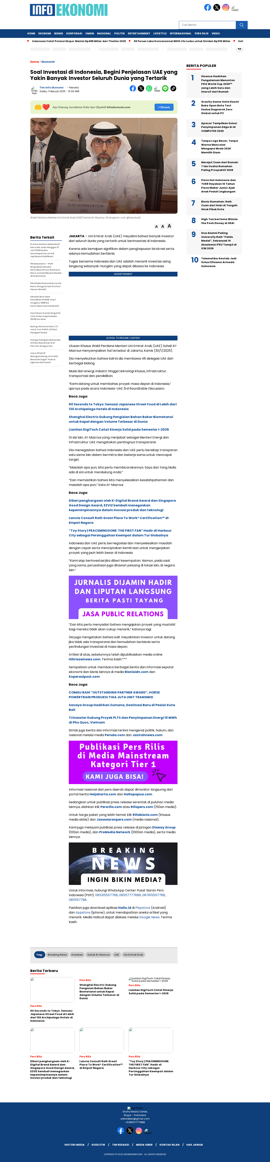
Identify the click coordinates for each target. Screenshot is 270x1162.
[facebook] (208, 9)
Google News (149, 917)
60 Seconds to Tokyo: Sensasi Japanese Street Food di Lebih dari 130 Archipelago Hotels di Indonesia (123, 406)
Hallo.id (124, 907)
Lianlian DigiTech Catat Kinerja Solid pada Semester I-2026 (119, 429)
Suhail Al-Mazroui (98, 955)
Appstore (83, 912)
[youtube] (235, 9)
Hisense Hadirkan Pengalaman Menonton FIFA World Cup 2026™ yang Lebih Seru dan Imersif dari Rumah (218, 84)
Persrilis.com (111, 807)
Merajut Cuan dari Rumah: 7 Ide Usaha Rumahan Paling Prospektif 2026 (220, 166)
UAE (116, 955)
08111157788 (78, 900)
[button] (156, 226)
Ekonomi (44, 33)
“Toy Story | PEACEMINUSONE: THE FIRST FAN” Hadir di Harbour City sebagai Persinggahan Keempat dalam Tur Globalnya (120, 533)
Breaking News (57, 955)
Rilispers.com (142, 807)
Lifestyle (160, 33)
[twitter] (217, 9)
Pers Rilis (202, 33)
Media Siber (144, 1145)
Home (31, 33)
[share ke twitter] (142, 90)
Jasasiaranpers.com (114, 819)
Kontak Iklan (169, 1145)
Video (216, 33)
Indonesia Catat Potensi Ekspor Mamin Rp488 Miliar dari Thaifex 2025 (60, 41)
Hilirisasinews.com (84, 659)
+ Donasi (164, 107)
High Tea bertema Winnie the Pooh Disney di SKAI (219, 221)
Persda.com (115, 735)
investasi (77, 955)
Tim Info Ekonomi (51, 87)
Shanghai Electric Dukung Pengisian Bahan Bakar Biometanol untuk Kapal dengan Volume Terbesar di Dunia (121, 419)
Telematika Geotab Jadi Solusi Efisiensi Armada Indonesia (218, 262)
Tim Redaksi (120, 1145)
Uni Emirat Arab (133, 955)
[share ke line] (166, 90)
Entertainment (139, 33)
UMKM (89, 33)
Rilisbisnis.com (145, 814)
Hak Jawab (194, 1145)
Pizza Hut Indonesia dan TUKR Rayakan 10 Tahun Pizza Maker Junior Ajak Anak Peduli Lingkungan (218, 186)
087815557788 (153, 895)
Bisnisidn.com (136, 672)
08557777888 (130, 895)
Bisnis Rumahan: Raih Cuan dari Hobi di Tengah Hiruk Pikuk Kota (219, 205)
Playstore (142, 907)
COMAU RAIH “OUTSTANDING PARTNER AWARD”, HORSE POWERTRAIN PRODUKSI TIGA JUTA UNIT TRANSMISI (114, 694)
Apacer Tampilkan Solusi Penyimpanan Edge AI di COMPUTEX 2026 (219, 127)
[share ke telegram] (158, 90)
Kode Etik (98, 1145)
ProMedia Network (114, 832)
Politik (119, 33)
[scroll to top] (259, 1156)
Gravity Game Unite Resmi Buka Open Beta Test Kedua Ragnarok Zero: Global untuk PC (220, 107)
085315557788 (106, 895)
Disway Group (164, 827)
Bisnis (58, 33)
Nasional (104, 33)
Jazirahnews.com (147, 735)
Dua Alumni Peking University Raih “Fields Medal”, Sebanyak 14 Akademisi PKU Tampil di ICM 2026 (219, 240)
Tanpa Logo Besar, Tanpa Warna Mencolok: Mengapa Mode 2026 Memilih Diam (219, 146)
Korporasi (74, 33)
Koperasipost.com (84, 676)
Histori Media (74, 1145)
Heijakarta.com (103, 794)
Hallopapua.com (138, 794)
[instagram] (226, 9)
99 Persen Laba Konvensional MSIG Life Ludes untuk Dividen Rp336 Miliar (163, 41)
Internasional (181, 33)
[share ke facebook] (134, 90)
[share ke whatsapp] (150, 90)
